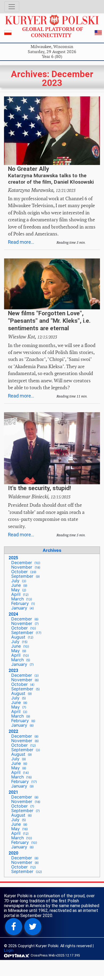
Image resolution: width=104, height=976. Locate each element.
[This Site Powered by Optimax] (17, 955)
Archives (52, 550)
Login (8, 950)
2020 (13, 853)
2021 (13, 792)
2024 (13, 614)
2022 (13, 731)
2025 (13, 557)
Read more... (21, 242)
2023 (13, 670)
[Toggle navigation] (11, 6)
